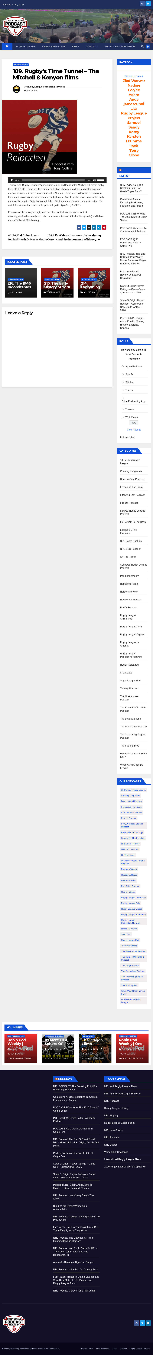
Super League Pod (130, 680)
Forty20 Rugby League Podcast (132, 825)
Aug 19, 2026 (54, 1049)
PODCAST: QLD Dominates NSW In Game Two (130, 242)
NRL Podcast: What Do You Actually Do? (75, 1269)
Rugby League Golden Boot (119, 1123)
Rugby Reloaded (21, 64)
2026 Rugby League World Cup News (125, 1166)
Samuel (134, 122)
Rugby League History (116, 1108)
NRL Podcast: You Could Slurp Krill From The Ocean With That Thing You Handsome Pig (75, 1251)
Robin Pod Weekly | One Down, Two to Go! (131, 1045)
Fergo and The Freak (131, 487)
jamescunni (134, 104)
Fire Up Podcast (129, 503)
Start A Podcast (54, 46)
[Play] (12, 180)
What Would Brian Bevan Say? (133, 992)
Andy (133, 99)
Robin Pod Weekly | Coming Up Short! (17, 1045)
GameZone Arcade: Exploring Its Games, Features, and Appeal (131, 202)
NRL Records (111, 1137)
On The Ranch (128, 557)
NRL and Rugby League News (120, 1086)
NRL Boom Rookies (131, 541)
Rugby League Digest (132, 634)
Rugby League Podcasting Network (46, 86)
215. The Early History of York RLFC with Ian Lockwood (57, 289)
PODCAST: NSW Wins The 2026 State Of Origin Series (133, 217)
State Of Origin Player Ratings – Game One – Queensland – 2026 (132, 289)
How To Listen (26, 46)
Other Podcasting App (133, 401)
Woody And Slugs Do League (131, 1001)
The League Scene (130, 718)
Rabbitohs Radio (129, 584)
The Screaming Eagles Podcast (132, 978)
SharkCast (126, 672)
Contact (92, 46)
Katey (134, 132)
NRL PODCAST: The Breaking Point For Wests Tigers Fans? (131, 188)
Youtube (129, 409)
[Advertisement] (25, 1094)
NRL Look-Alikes (113, 1130)
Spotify (129, 374)
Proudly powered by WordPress (16, 1349)
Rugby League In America (133, 914)
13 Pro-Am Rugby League (133, 790)
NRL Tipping (111, 1115)
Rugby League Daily (131, 626)
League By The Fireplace (133, 838)
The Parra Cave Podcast (133, 726)
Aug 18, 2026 (91, 1049)
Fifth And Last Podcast (132, 495)
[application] (57, 180)
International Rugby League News (122, 1159)
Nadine (134, 85)
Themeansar (53, 1349)
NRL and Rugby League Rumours (122, 1093)
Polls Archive (127, 437)
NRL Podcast (111, 1101)
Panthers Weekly (129, 576)
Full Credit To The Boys (133, 522)
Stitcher (129, 382)
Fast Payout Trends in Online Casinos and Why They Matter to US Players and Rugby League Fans (76, 1280)
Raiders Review (129, 591)
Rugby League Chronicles (133, 897)
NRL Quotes (111, 1144)
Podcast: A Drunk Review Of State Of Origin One (130, 274)
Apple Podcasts (134, 366)
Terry (134, 150)
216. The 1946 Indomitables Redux (19, 287)
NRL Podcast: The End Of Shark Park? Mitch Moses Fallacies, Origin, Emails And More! (76, 1142)
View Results (134, 429)
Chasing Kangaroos (131, 471)
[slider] (101, 179)
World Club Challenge (116, 1152)
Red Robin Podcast (130, 599)
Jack (134, 146)
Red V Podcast (128, 607)
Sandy (133, 127)
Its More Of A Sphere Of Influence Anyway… (56, 1045)
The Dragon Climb (92, 1042)
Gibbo (134, 155)
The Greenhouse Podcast (133, 951)
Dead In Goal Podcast (132, 479)
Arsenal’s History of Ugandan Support (73, 1262)
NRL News (65, 1078)
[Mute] (94, 180)
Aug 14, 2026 (128, 1049)
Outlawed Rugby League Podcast (133, 862)
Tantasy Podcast (129, 688)
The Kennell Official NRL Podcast (132, 958)
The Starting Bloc (129, 745)
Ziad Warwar (134, 81)
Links (75, 46)
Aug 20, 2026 (17, 1049)
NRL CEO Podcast (130, 549)
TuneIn (129, 390)
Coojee (134, 90)
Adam (134, 95)
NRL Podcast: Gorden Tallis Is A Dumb (74, 1290)
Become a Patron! (133, 76)
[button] (142, 46)
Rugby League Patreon (120, 46)
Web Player (131, 417)
